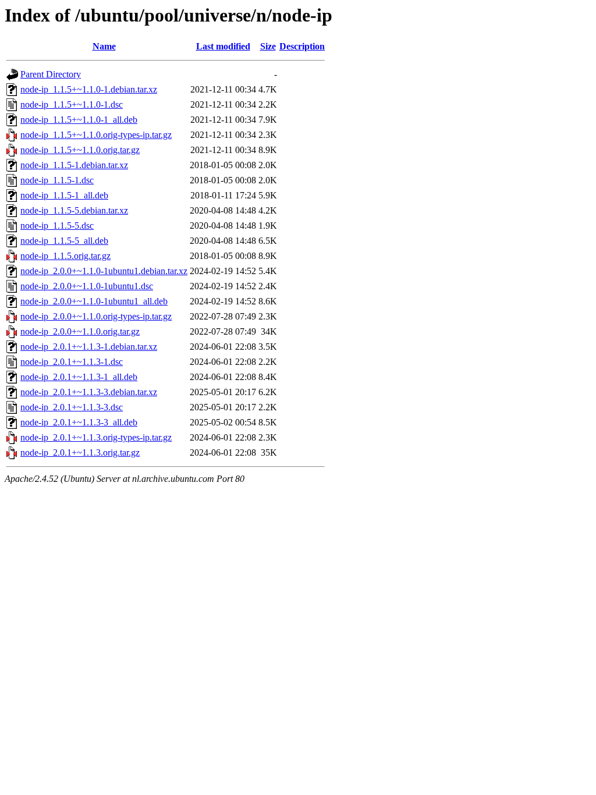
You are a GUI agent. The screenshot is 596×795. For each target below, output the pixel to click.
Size (268, 46)
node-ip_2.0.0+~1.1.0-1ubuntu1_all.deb (94, 301)
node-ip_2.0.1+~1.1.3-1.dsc (71, 362)
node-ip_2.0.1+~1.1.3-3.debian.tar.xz (88, 392)
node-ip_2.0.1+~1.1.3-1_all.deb (78, 377)
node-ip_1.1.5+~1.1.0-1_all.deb (78, 120)
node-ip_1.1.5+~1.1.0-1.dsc (71, 104)
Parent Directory (50, 74)
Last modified (223, 46)
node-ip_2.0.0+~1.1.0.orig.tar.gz (80, 331)
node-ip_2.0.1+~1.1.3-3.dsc (71, 407)
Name (104, 46)
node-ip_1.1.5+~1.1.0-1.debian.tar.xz (88, 89)
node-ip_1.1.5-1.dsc (57, 180)
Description (302, 46)
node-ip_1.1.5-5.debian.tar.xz (74, 210)
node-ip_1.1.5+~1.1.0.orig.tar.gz (80, 150)
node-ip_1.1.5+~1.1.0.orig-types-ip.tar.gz (96, 135)
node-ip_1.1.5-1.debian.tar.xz (74, 165)
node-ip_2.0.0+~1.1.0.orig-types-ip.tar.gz (96, 316)
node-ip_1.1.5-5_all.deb (64, 241)
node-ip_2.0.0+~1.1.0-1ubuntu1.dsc (86, 286)
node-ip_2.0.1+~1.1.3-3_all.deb (78, 422)
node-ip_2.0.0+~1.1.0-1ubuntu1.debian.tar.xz (103, 271)
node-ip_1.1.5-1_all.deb (64, 195)
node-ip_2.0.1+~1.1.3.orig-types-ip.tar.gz (96, 437)
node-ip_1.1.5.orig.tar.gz (65, 256)
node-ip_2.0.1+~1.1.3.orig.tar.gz (80, 452)
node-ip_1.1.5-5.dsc (57, 225)
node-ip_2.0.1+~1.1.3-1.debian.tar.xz (88, 347)
